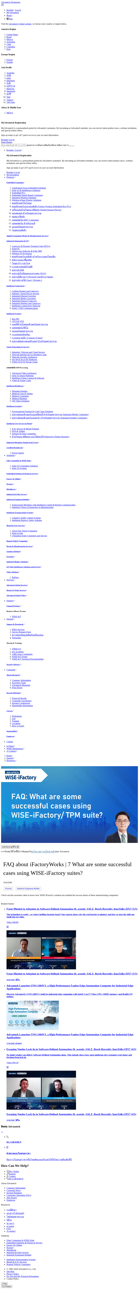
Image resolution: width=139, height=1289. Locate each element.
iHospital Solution (19, 391)
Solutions (11, 455)
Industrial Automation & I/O (17, 241)
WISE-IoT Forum (19, 656)
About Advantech (13, 675)
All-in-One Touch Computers (24, 531)
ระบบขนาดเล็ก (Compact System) (27, 338)
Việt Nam (11, 102)
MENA (10, 113)
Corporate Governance (21, 701)
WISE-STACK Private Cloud (24, 362)
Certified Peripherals (15, 448)
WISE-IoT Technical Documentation (28, 659)
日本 (9, 83)
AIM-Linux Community (22, 654)
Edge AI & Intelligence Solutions (26, 190)
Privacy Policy (13, 1274)
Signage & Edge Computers (24, 434)
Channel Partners (13, 606)
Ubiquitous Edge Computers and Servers (29, 536)
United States (12, 34)
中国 (9, 75)
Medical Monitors (19, 398)
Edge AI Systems (19, 468)
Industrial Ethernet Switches (24, 296)
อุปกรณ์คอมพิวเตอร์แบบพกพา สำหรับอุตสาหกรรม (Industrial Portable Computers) (49, 418)
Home (9, 756)
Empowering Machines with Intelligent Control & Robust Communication (43, 505)
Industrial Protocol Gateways (24, 301)
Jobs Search (12, 1198)
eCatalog (10, 1226)
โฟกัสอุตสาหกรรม (15, 1217)
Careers (10, 711)
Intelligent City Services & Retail (19, 424)
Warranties (16, 638)
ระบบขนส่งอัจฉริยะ (21, 334)
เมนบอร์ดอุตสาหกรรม (22, 227)
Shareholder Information (22, 705)
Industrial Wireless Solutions (24, 198)
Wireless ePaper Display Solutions (26, 200)
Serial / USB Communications (25, 308)
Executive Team (19, 683)
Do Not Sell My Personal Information (23, 1276)
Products (10, 177)
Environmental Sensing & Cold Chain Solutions (32, 411)
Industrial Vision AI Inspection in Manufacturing (32, 507)
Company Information (21, 680)
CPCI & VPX (18, 321)
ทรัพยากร (16, 649)
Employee (10, 736)
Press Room (17, 687)
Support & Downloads (15, 624)
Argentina (11, 42)
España (10, 62)
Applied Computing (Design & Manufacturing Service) (27, 236)
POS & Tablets (18, 431)
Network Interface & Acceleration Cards (29, 355)
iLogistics (10, 557)
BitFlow (15, 577)
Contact (10, 741)
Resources (11, 760)
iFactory (10, 484)
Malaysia (10, 89)
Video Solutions (12, 572)
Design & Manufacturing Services (19, 546)
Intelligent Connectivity (16, 286)
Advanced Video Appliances (24, 373)
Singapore (11, 91)
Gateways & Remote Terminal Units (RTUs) (31, 246)
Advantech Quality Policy (16, 595)
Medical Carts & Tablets (22, 393)
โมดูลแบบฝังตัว (19, 230)
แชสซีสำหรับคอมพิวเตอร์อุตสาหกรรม (30, 324)
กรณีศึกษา (12, 1210)
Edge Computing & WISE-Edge (19, 461)
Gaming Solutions (13, 551)
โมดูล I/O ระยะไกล (21, 263)
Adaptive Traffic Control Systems (26, 518)
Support (10, 619)
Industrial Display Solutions (17, 562)
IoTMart (10, 746)
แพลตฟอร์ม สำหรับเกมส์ (23, 223)
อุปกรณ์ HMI (18, 270)
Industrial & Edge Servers (17, 494)
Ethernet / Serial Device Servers (25, 293)
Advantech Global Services (17, 585)
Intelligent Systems (14, 314)
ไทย (10, 19)
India (9, 78)
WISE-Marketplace (15, 748)
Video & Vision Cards (21, 380)
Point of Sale (17, 533)
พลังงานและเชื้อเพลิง (22, 260)
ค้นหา (9, 15)
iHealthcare (11, 489)
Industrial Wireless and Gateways (26, 303)
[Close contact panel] (2, 1132)
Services (10, 580)
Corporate (11, 670)
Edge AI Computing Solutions (25, 466)
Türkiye (10, 100)
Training (15, 721)
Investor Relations (13, 693)
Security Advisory (14, 664)
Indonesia (11, 80)
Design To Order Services (16, 590)
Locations (16, 723)
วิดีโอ (9, 1220)
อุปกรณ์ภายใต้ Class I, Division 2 (27, 280)
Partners (10, 601)
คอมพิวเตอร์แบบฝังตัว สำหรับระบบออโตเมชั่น (33, 256)
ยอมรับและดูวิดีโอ (9, 847)
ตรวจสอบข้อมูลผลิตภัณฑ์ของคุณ (27, 635)
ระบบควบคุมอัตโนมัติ (22, 267)
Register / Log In (14, 150)
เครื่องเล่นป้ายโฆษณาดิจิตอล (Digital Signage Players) (36, 210)
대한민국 (11, 86)
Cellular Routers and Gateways (25, 291)
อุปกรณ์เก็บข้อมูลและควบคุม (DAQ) (29, 273)
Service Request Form (21, 632)
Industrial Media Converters (24, 298)
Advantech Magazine (21, 685)
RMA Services (18, 629)
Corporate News (14, 1190)
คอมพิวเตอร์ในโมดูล (22, 203)
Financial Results (19, 698)
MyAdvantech (13, 12)
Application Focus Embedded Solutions (29, 188)
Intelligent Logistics (14, 406)
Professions (17, 716)
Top (5, 1284)
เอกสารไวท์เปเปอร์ (15, 1213)
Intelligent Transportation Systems (20, 513)
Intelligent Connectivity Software (26, 306)
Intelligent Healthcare (15, 386)
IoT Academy (18, 652)
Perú (8, 49)
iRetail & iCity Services (16, 526)
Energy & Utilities (13, 479)
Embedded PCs (18, 193)
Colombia (11, 47)
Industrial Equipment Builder (18, 499)
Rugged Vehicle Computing (17, 541)
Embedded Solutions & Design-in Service (22, 474)
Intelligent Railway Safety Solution (27, 520)
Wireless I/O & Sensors (22, 253)
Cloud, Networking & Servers (18, 347)
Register (10, 10)
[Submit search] (70, 145)
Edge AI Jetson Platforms (23, 375)
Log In (18, 10)
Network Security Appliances (24, 357)
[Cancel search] (73, 145)
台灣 (9, 94)
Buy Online (14, 1171)
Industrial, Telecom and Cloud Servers (28, 352)
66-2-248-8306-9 (16, 1179)
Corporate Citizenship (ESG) (19, 1195)
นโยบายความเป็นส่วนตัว (43, 851)
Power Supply (18, 453)
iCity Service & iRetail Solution (25, 429)
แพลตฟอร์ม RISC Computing (25, 220)
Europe (10, 60)
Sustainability (12, 731)
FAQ (9, 1229)
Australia (10, 73)
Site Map (10, 1271)
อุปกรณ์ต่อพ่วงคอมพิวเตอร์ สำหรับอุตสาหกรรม (34, 341)
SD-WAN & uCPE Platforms (24, 359)
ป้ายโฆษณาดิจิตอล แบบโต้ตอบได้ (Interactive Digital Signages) (40, 437)
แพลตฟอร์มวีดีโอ (20, 328)
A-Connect (11, 751)
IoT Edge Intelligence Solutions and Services (24, 567)
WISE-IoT (16, 616)
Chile (9, 44)
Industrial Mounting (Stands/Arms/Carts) (22, 442)
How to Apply (18, 726)
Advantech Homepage (10, 2)
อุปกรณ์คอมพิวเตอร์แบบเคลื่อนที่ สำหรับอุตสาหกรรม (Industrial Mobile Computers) (50, 414)
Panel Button (6, 142)
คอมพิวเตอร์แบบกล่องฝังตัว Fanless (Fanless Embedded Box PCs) (41, 206)
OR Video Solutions (20, 401)
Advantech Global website (20, 24)
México (10, 39)
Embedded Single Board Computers (27, 195)
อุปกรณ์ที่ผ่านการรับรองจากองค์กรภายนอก (32, 277)
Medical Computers (20, 396)
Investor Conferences (21, 703)
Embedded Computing (15, 182)
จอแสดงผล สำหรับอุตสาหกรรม (27, 213)
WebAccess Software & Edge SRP (27, 251)
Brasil (9, 37)
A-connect (11, 1231)
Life (13, 718)
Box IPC (16, 319)
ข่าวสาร (10, 1223)
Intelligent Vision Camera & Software (28, 378)
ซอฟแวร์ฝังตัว (18, 216)
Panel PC (16, 249)
